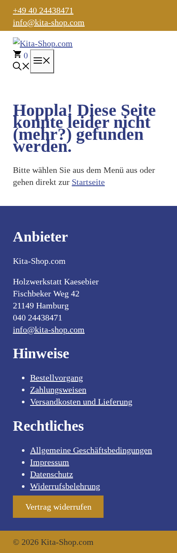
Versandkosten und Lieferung (81, 401)
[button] (21, 67)
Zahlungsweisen (58, 389)
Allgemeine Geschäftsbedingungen (91, 450)
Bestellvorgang (56, 377)
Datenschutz (51, 474)
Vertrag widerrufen (58, 506)
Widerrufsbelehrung (65, 486)
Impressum (49, 462)
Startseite (88, 182)
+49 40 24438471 (43, 10)
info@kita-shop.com (49, 22)
